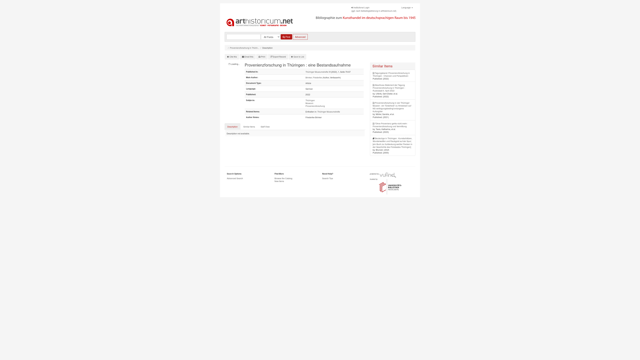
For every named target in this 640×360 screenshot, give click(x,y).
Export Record (279, 56)
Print (263, 56)
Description (232, 126)
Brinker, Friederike (314, 77)
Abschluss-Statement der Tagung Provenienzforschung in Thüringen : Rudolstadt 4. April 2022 (389, 88)
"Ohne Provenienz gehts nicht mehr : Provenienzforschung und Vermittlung (390, 125)
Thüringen (310, 100)
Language (406, 7)
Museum (309, 103)
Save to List (299, 56)
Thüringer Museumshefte (317, 71)
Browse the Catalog (283, 178)
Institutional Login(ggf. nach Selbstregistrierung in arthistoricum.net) (373, 9)
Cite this (233, 56)
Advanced (300, 36)
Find (287, 36)
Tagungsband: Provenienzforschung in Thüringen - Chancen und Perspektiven (391, 74)
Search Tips (327, 178)
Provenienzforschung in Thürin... (244, 47)
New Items (279, 181)
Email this (248, 56)
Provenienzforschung (315, 105)
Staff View (265, 126)
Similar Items (249, 126)
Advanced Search (235, 178)
